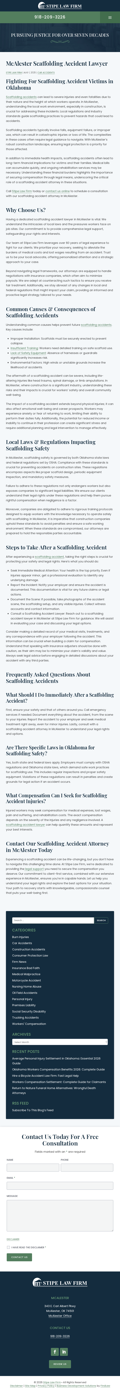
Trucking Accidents (25, 1018)
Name (10, 1159)
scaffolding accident (49, 557)
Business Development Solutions (76, 1386)
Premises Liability (24, 1005)
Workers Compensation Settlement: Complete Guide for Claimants (59, 1082)
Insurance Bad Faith (26, 968)
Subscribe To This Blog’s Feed (32, 1110)
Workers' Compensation (29, 1024)
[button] (110, 17)
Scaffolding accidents (21, 97)
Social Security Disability (29, 1011)
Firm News (19, 962)
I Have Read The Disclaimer (28, 1247)
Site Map (30, 1386)
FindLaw (105, 1386)
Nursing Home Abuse (26, 986)
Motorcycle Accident (26, 980)
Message (12, 1196)
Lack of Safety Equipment (28, 353)
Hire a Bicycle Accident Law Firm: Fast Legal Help (45, 1076)
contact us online (57, 191)
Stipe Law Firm (14, 72)
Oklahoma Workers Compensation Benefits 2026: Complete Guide (58, 1069)
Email (11, 1177)
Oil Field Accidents (24, 993)
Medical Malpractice (26, 974)
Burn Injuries (20, 937)
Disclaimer (13, 1239)
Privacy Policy (46, 1386)
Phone (65, 1159)
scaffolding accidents (96, 325)
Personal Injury (22, 999)
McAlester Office (60, 1316)
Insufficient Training (24, 348)
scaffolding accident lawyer (25, 825)
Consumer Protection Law (30, 955)
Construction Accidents (28, 949)
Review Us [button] (60, 1364)
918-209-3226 (49, 17)
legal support (34, 869)
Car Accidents (46, 72)
